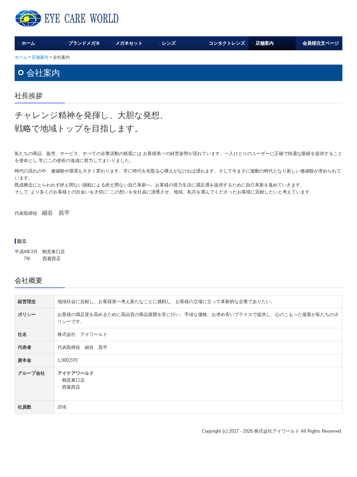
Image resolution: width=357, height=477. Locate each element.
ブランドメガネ (84, 43)
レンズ (169, 43)
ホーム (28, 43)
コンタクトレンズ (227, 43)
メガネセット (129, 43)
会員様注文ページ (321, 43)
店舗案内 (265, 43)
